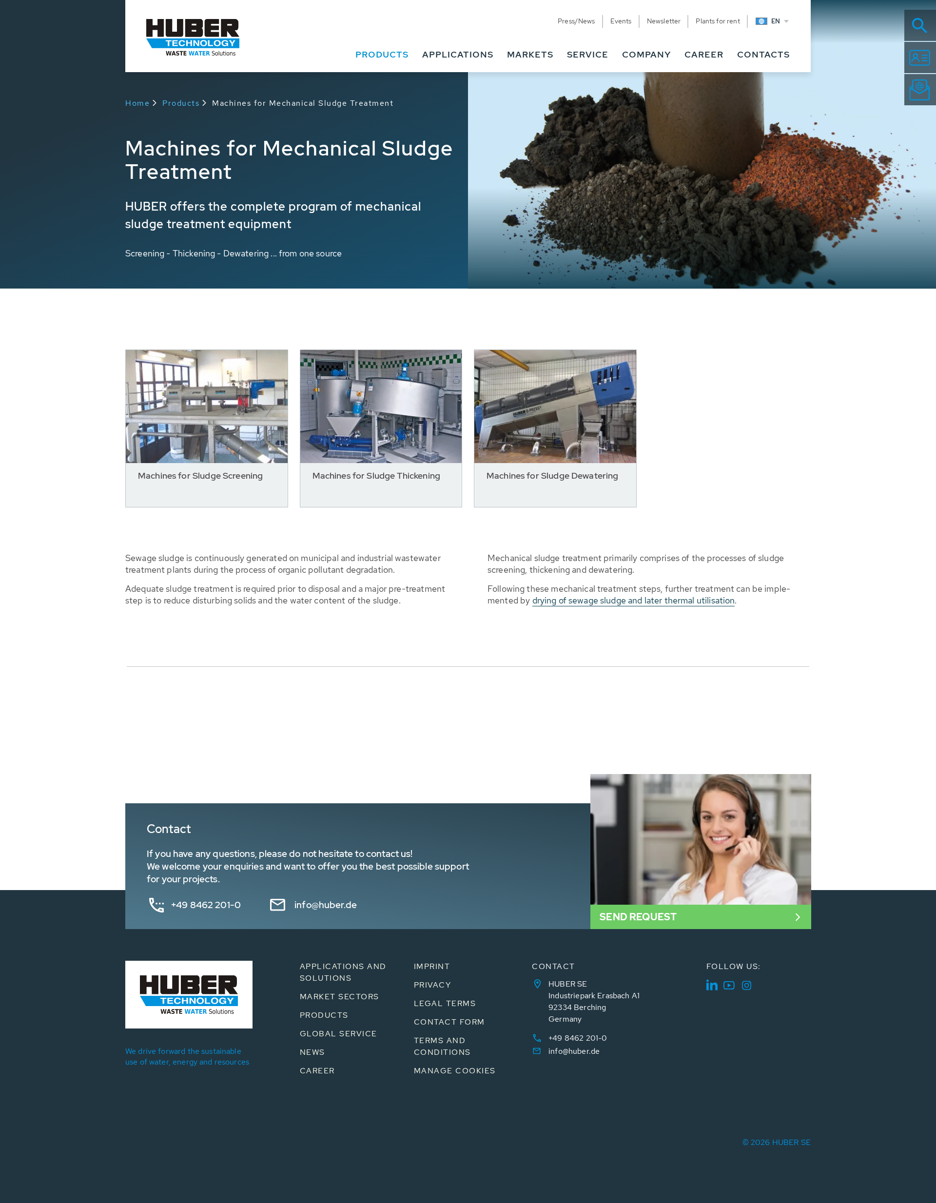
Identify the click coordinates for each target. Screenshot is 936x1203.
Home (137, 103)
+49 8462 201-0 (206, 905)
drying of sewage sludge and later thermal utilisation (633, 600)
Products (180, 103)
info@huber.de (325, 905)
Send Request (638, 917)
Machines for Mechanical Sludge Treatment (302, 103)
